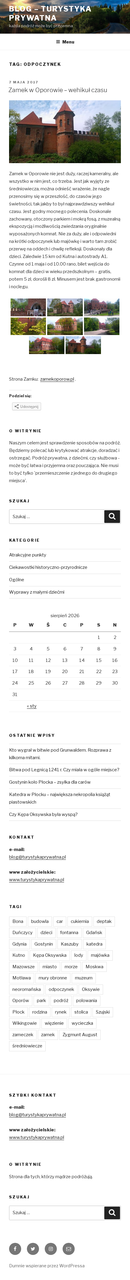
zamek (48, 1034)
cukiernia (80, 921)
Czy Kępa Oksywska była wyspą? (43, 814)
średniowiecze (27, 1046)
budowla (40, 921)
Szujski (103, 1012)
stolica (81, 1012)
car (60, 921)
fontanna (69, 932)
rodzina (39, 1012)
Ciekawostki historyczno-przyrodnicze (48, 567)
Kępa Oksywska (50, 955)
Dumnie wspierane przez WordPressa (47, 1265)
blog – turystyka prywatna (50, 13)
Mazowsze (23, 966)
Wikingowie (24, 1023)
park (41, 1000)
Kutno (18, 955)
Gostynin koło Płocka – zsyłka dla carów (50, 782)
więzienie (54, 1023)
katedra (94, 944)
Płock (18, 1012)
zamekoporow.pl (57, 379)
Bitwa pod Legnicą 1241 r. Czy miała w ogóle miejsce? (64, 769)
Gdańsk (94, 932)
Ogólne (16, 579)
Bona (17, 921)
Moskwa (94, 966)
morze (71, 966)
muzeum (84, 978)
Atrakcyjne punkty (27, 555)
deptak (104, 921)
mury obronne (53, 978)
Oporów (20, 1000)
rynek (61, 1012)
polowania (86, 1000)
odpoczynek (61, 989)
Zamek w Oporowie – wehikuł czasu (57, 90)
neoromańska (26, 989)
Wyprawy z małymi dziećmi (36, 592)
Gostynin (43, 944)
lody (78, 955)
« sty (32, 706)
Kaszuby (70, 944)
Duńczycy (22, 932)
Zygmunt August (80, 1034)
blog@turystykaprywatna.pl (37, 857)
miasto (50, 966)
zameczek (22, 1034)
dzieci (46, 932)
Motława (21, 978)
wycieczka (82, 1023)
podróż (61, 1000)
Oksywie (91, 989)
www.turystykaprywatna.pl (36, 879)
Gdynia (19, 944)
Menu (68, 41)
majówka (100, 955)
